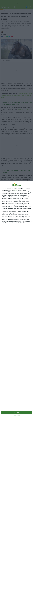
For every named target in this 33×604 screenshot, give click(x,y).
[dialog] (16, 392)
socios (15, 190)
